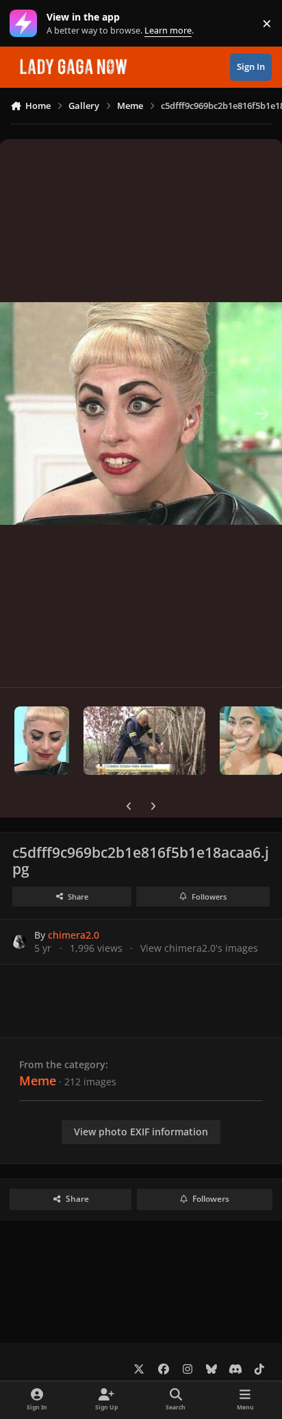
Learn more (26, 23)
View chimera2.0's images (199, 947)
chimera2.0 (73, 934)
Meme (37, 1080)
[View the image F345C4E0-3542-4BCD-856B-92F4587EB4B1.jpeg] (41, 740)
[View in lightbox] (141, 413)
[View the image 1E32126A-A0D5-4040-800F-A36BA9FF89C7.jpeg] (144, 740)
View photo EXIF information (141, 1131)
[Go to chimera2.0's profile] (19, 942)
